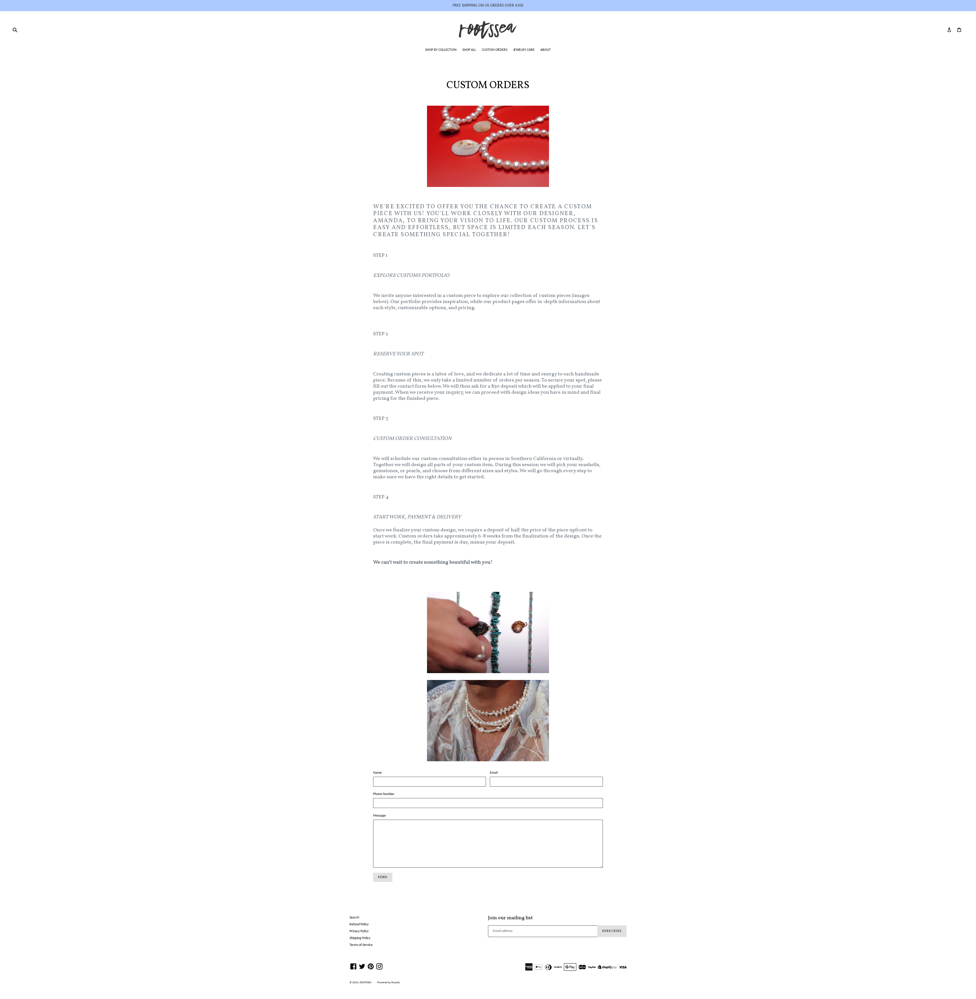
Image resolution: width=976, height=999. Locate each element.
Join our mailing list (510, 918)
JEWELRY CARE (524, 50)
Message (379, 816)
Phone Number (383, 794)
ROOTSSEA (365, 982)
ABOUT (545, 50)
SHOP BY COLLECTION (440, 50)
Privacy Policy (359, 931)
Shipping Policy (359, 938)
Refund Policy (359, 924)
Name (377, 773)
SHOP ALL (469, 50)
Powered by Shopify (388, 982)
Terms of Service (361, 945)
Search (354, 917)
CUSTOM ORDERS (494, 50)
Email (494, 773)
